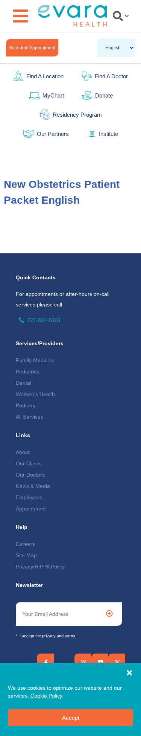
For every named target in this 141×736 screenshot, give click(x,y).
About (23, 452)
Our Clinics (29, 463)
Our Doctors (30, 475)
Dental (23, 383)
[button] (129, 673)
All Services (29, 417)
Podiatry (25, 405)
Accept (70, 718)
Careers (25, 544)
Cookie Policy (46, 696)
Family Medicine (35, 360)
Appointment (31, 509)
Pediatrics (27, 372)
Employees (29, 497)
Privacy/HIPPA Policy (40, 567)
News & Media (33, 486)
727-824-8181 (44, 320)
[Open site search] (121, 16)
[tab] (119, 16)
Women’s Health (35, 394)
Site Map (26, 555)
